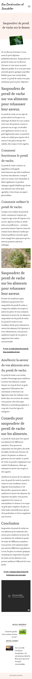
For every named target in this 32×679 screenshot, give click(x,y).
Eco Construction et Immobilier (12, 6)
